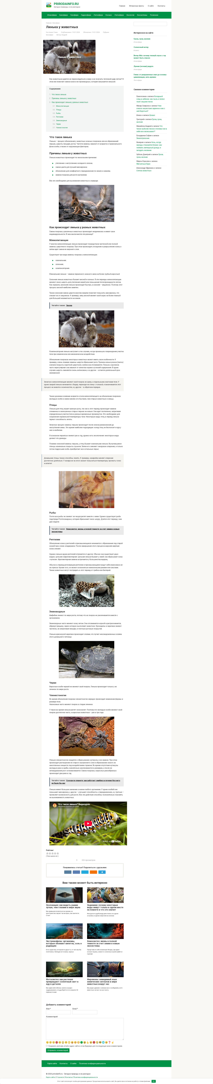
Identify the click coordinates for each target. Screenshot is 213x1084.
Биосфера (63, 15)
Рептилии (59, 117)
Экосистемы (142, 15)
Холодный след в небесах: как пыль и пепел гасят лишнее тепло (150, 99)
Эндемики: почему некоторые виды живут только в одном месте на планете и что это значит (105, 907)
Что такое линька (59, 94)
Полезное (154, 15)
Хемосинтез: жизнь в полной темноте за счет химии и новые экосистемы (103, 943)
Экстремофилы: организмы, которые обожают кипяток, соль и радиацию (64, 943)
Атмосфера (52, 15)
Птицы (58, 110)
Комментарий (52, 1017)
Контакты (161, 6)
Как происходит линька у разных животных (70, 102)
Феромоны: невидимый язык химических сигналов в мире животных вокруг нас (102, 981)
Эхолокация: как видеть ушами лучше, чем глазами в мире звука (63, 906)
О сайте (151, 6)
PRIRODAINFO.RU (66, 4)
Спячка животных (143, 171)
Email (75, 1009)
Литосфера (98, 15)
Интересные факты (136, 6)
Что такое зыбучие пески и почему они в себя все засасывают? (151, 128)
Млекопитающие (62, 106)
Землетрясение (142, 138)
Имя (48, 1009)
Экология (130, 15)
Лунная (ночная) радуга (143, 66)
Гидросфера (86, 15)
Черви (58, 124)
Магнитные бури (143, 164)
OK (154, 1081)
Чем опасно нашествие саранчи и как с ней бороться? (150, 108)
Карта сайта (52, 1063)
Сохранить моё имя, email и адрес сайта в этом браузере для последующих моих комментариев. (85, 1046)
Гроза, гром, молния (142, 39)
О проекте (60, 1077)
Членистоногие (62, 128)
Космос (109, 15)
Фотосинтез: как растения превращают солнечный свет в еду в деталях (62, 981)
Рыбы (58, 113)
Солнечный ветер (141, 47)
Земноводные (61, 120)
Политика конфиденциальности (92, 1063)
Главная (122, 6)
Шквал (152, 115)
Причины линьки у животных (64, 98)
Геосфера (74, 15)
